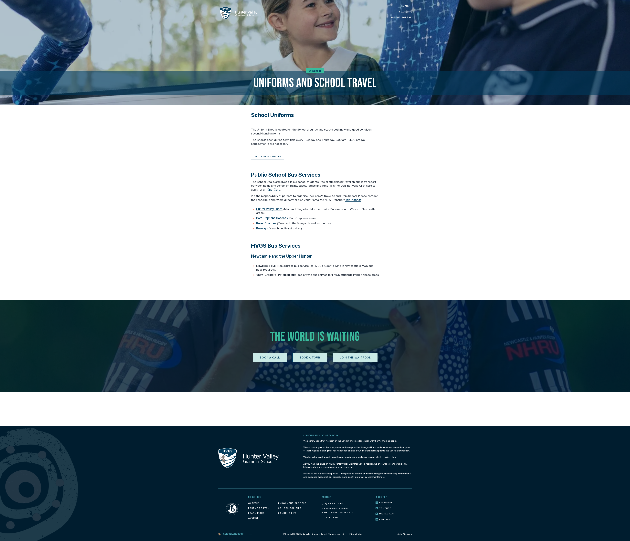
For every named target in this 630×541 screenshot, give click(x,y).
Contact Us (330, 517)
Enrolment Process (292, 503)
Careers (254, 503)
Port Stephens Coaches (272, 218)
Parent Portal (401, 17)
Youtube (385, 508)
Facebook (385, 502)
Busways (262, 228)
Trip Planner (353, 200)
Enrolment (315, 70)
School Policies (289, 508)
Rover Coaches (266, 223)
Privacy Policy (355, 534)
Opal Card (273, 189)
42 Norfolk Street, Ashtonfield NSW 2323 (338, 510)
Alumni (253, 518)
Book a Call (270, 357)
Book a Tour (310, 357)
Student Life (287, 513)
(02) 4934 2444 (332, 503)
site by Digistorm (404, 534)
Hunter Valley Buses (269, 209)
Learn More (256, 513)
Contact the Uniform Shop (268, 156)
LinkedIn (385, 519)
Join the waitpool (355, 357)
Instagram (386, 514)
